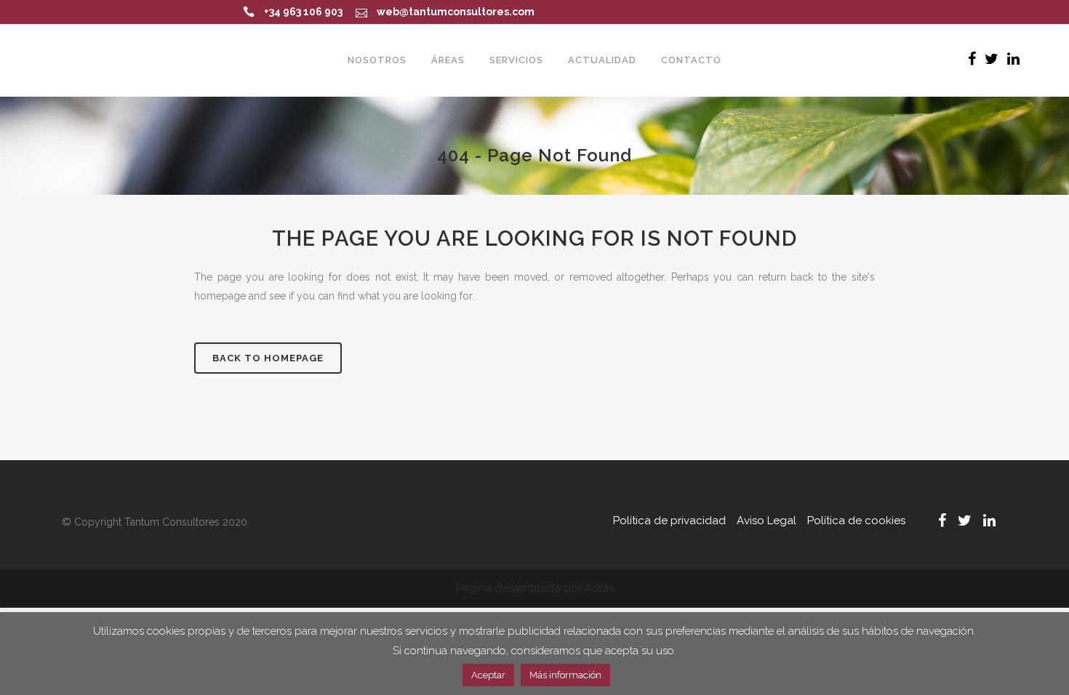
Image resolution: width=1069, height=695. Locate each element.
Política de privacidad (669, 520)
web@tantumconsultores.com (455, 11)
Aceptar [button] (488, 675)
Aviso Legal (766, 520)
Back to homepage (268, 358)
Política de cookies (856, 520)
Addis (599, 588)
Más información (565, 675)
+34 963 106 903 (303, 11)
